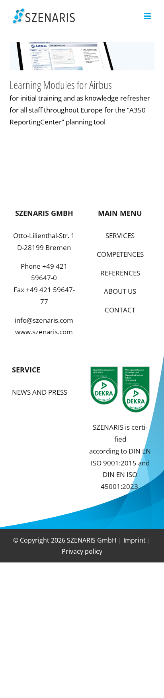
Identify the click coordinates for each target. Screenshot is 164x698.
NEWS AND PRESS (39, 392)
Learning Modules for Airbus (61, 84)
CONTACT (120, 309)
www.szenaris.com (44, 331)
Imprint (134, 540)
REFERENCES (120, 272)
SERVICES (120, 235)
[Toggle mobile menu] (148, 16)
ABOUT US (120, 291)
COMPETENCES (120, 254)
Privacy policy (82, 551)
